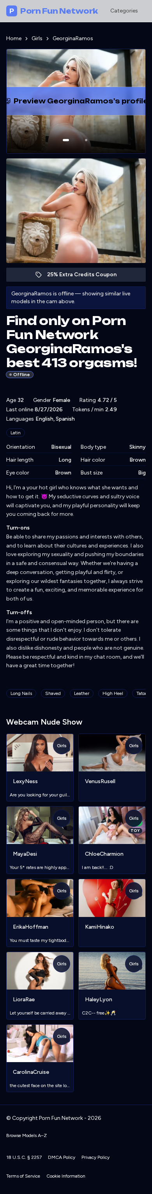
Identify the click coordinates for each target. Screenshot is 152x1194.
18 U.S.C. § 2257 (24, 1157)
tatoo (141, 693)
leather (81, 693)
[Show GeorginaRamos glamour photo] (86, 140)
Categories (124, 10)
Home (13, 38)
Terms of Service (23, 1176)
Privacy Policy (95, 1157)
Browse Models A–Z (26, 1135)
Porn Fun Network (53, 11)
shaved (53, 693)
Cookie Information (65, 1176)
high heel (113, 693)
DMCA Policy (61, 1157)
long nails (21, 693)
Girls (37, 38)
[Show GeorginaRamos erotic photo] (65, 140)
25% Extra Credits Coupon (86, 276)
